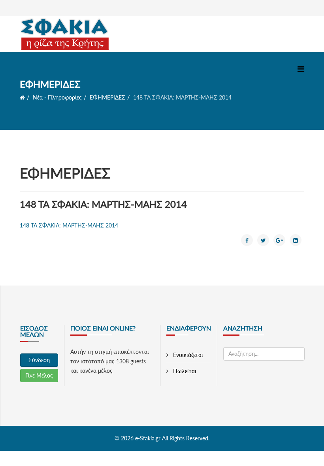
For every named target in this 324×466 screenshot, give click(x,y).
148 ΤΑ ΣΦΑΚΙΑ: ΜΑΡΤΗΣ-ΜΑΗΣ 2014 (69, 225)
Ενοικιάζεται (187, 354)
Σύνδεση (39, 360)
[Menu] (301, 69)
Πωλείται (183, 371)
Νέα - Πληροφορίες (57, 97)
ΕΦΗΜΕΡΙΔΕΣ (107, 97)
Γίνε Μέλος (39, 375)
